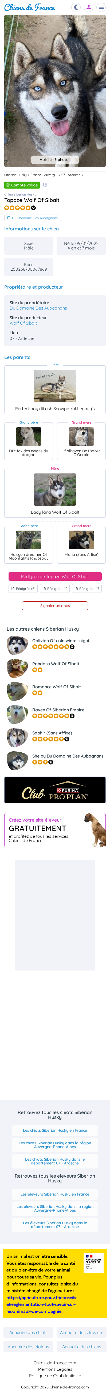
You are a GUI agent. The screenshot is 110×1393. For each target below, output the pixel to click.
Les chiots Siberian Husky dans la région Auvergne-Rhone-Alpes (55, 1145)
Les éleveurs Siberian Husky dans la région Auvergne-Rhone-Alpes (55, 1208)
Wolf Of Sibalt (23, 323)
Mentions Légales (55, 1369)
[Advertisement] (55, 915)
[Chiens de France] (29, 7)
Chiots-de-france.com (55, 1362)
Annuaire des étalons (28, 1346)
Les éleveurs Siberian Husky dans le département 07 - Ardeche (55, 1225)
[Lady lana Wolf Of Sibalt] (55, 489)
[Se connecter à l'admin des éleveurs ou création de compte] (88, 7)
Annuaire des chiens (81, 1346)
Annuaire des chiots (28, 1332)
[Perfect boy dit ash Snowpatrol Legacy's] (55, 386)
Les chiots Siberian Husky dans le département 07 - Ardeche (55, 1161)
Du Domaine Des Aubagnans (35, 218)
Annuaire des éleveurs (81, 1332)
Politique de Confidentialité (55, 1375)
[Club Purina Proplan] (55, 790)
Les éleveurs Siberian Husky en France (55, 1194)
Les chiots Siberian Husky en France (55, 1130)
